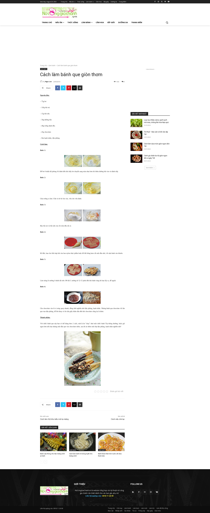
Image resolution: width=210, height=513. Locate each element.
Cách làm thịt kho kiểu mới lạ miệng (54, 419)
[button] (167, 22)
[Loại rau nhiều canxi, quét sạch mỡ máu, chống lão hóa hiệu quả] (136, 123)
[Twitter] (161, 1)
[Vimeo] (165, 1)
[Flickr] (144, 492)
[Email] (74, 87)
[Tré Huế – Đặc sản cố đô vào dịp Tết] (136, 135)
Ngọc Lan (48, 81)
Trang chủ (43, 65)
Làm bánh (51, 65)
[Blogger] (133, 492)
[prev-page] (41, 461)
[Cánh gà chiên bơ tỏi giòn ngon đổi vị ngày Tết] (136, 159)
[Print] (80, 87)
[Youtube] (168, 1)
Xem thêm (149, 168)
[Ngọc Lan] (41, 81)
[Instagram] (158, 1)
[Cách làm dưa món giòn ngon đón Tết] (136, 147)
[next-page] (45, 461)
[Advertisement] (123, 12)
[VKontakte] (156, 492)
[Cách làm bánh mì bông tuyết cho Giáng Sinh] (82, 442)
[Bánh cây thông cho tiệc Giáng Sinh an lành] (53, 442)
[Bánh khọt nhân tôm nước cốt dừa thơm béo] (111, 442)
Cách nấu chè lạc (118, 419)
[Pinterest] (68, 87)
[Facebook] (155, 1)
